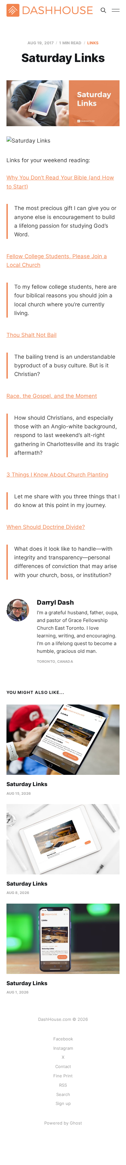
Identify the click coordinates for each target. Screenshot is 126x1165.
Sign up (63, 1103)
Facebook (63, 1038)
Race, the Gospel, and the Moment (51, 396)
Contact (63, 1066)
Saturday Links (26, 784)
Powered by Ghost (63, 1123)
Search (63, 1094)
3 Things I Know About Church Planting (57, 474)
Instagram (63, 1048)
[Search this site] (103, 10)
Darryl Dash (55, 602)
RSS (63, 1085)
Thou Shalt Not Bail (31, 335)
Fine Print (63, 1075)
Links (93, 42)
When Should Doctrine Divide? (45, 527)
